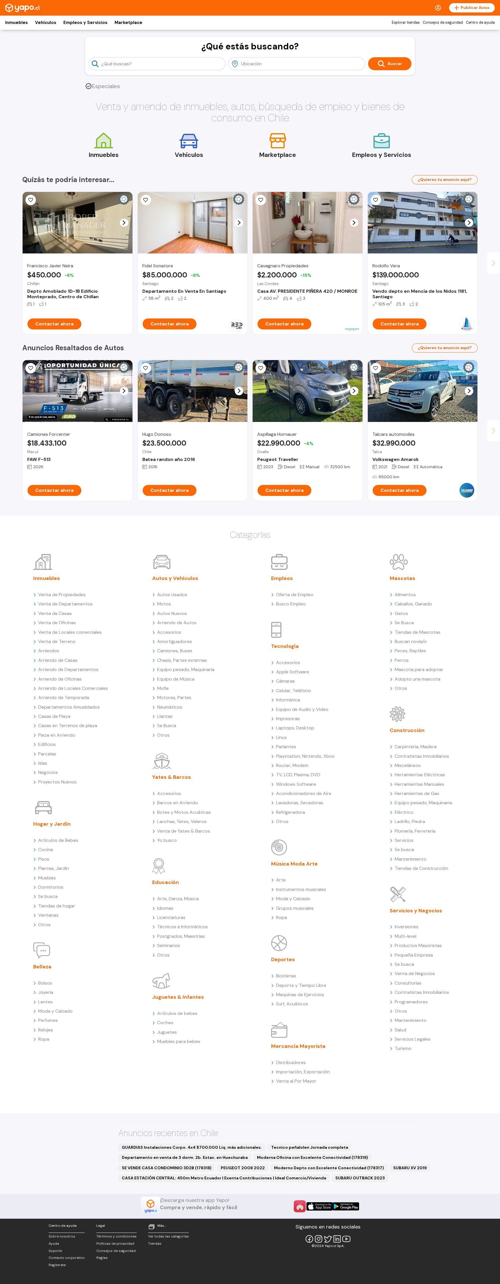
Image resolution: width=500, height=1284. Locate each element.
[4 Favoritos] (146, 200)
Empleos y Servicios (85, 22)
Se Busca (166, 725)
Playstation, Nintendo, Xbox (305, 756)
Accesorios (169, 632)
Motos (164, 604)
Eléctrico (404, 812)
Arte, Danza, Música (178, 899)
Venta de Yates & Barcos (183, 831)
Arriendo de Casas (58, 660)
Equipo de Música (175, 679)
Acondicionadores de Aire (303, 793)
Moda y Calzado (55, 1011)
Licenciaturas (171, 917)
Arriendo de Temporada (63, 697)
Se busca (48, 896)
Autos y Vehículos (175, 578)
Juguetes (167, 1032)
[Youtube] (346, 1239)
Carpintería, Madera (416, 747)
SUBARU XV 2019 (410, 1167)
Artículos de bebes (177, 1013)
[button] (124, 222)
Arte (281, 880)
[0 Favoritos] (260, 200)
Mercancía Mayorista (298, 1046)
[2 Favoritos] (30, 200)
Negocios (48, 772)
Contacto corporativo (67, 1257)
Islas (42, 763)
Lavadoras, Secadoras (299, 803)
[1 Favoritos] (376, 368)
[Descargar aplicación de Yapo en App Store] (319, 1206)
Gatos (401, 613)
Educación (165, 882)
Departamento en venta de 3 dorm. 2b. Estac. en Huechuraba (185, 1157)
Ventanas (48, 915)
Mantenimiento (411, 859)
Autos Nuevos (172, 613)
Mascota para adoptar (419, 669)
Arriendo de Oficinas (60, 679)
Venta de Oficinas (57, 623)
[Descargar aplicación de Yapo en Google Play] (346, 1206)
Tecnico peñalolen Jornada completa (309, 1147)
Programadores (411, 1002)
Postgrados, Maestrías (181, 936)
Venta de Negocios (415, 973)
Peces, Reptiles (410, 651)
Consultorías (408, 983)
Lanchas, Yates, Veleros (182, 821)
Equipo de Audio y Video (302, 709)
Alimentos (405, 595)
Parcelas (47, 754)
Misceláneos (408, 765)
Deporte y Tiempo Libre (301, 985)
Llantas (164, 716)
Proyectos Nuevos (57, 782)
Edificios (47, 744)
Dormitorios (50, 887)
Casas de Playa (54, 716)
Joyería (45, 992)
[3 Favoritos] (260, 368)
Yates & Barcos (171, 777)
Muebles (47, 878)
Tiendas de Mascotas (417, 632)
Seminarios (168, 945)
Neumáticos (169, 707)
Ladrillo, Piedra (410, 821)
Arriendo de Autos (176, 623)
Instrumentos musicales (301, 889)
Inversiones (406, 927)
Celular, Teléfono (293, 691)
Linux (281, 737)
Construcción (407, 730)
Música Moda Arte (294, 863)
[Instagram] (318, 1239)
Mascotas (402, 578)
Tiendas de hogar (56, 906)
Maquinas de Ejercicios (300, 995)
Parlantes (286, 747)
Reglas (102, 1257)
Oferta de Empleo (294, 595)
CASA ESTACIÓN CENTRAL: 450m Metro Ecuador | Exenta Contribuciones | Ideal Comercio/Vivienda (224, 1178)
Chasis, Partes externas (182, 660)
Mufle (163, 688)
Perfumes (48, 1020)
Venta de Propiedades (62, 595)
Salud (400, 1030)
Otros (44, 925)
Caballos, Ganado (413, 604)
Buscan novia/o (411, 641)
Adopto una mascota (417, 679)
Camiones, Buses (174, 651)
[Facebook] (309, 1239)
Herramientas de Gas (417, 793)
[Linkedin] (337, 1239)
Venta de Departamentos (65, 604)
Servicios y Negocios (416, 910)
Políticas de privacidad (115, 1243)
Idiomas (165, 908)
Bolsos (45, 983)
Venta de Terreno (57, 641)
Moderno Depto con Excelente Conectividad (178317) (329, 1167)
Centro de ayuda (480, 22)
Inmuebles (16, 22)
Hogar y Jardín (52, 823)
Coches (165, 1023)
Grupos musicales (295, 908)
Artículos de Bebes (58, 840)
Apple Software (292, 672)
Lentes (45, 1002)
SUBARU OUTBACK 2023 (360, 1178)
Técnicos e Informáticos (182, 927)
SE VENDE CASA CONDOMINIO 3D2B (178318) (167, 1167)
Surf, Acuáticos (292, 1004)
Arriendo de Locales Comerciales (73, 688)
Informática (288, 700)
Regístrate (57, 1265)
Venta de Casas (55, 613)
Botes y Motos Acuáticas (184, 812)
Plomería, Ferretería (415, 831)
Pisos (43, 859)
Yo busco (167, 840)
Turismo (403, 1048)
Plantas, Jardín (53, 868)
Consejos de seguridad (443, 22)
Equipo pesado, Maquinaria (185, 669)
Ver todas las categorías (168, 1236)
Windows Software (296, 784)
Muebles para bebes (178, 1041)
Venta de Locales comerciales (70, 632)
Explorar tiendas (406, 22)
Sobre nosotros (62, 1236)
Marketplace (128, 22)
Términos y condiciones (116, 1236)
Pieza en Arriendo (56, 735)
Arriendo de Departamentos (68, 669)
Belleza (42, 966)
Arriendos (48, 651)
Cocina (45, 849)
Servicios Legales (413, 1039)
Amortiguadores (174, 641)
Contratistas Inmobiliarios (422, 756)
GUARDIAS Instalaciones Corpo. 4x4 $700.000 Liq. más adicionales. (192, 1147)
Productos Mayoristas (418, 945)
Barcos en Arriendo (177, 803)
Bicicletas (286, 976)
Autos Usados (172, 595)
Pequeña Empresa (414, 955)
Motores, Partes (174, 697)
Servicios (404, 840)
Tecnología (285, 646)
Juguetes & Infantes (178, 997)
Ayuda (54, 1243)
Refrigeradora (290, 812)
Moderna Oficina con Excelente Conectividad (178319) (312, 1157)
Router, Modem (292, 765)
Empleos (282, 578)
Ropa (43, 1039)
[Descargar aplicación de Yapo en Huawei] (299, 1206)
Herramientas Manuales (419, 784)
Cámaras (285, 681)
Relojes (45, 1030)
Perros (402, 660)
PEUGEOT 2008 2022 (243, 1167)
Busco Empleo (291, 604)
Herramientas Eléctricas (420, 775)
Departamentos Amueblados (69, 707)
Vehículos (45, 22)
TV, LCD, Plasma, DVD (298, 775)
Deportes (283, 959)
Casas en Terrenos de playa (67, 725)
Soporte (55, 1250)
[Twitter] (327, 1239)
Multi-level (405, 936)
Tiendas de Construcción (421, 868)
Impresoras (288, 719)
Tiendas (154, 1243)
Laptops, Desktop (295, 728)
